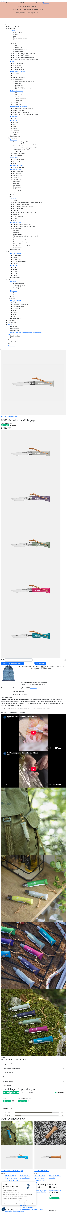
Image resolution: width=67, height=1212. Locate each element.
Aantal (3, 660)
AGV (30, 1209)
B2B (9, 334)
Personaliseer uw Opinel (12, 663)
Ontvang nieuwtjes (55, 1190)
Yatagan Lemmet (8, 1072)
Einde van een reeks (16, 165)
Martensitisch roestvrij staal (11, 1068)
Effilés (12, 61)
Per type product (15, 169)
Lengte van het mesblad (10, 1064)
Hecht (4, 1077)
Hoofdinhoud (4, 1)
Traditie (12, 30)
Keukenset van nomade (17, 71)
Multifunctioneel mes (16, 91)
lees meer (46, 3)
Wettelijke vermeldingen (21, 1209)
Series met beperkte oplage (18, 107)
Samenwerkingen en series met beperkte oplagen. (26, 332)
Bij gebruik (13, 120)
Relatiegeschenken (40, 1190)
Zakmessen (13, 140)
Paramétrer (19, 1203)
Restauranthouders (40, 1192)
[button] (3, 1209)
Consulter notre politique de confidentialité (12, 1198)
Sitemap (7, 1211)
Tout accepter (30, 1203)
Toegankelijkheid (37, 1209)
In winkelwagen (40, 663)
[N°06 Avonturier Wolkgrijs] (33, 821)
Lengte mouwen (8, 1081)
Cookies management (17, 1211)
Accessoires (14, 116)
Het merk (10, 324)
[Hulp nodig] (0, 349)
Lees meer (33, 688)
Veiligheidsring (7, 1085)
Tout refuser (7, 1203)
